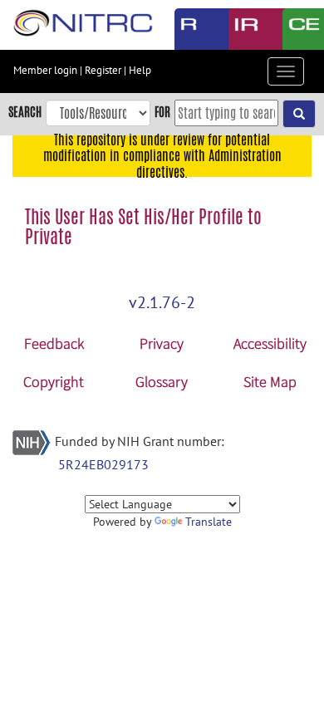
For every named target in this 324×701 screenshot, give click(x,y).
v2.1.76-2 (162, 302)
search (25, 111)
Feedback (54, 343)
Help (140, 70)
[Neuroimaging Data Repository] (243, 29)
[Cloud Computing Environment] (297, 29)
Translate (208, 521)
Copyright (53, 381)
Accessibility (270, 343)
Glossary (161, 381)
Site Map (270, 381)
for (162, 111)
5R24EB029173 (103, 464)
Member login (45, 70)
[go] (299, 114)
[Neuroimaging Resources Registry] (189, 29)
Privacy (162, 343)
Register (103, 70)
